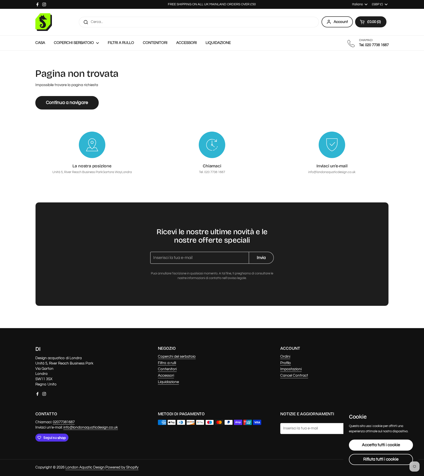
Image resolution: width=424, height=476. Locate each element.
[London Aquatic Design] (43, 22)
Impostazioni (291, 369)
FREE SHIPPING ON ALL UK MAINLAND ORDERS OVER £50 (212, 4)
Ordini (285, 357)
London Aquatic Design (85, 467)
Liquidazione (168, 382)
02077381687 (64, 422)
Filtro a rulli (167, 363)
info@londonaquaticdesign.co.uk (90, 427)
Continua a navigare (67, 102)
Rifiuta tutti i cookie (381, 459)
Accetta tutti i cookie (381, 445)
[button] (370, 21)
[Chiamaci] (212, 145)
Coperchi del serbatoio (177, 357)
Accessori (166, 376)
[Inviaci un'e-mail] (332, 145)
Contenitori (167, 369)
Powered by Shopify (121, 467)
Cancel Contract (294, 376)
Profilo (285, 363)
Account (341, 22)
